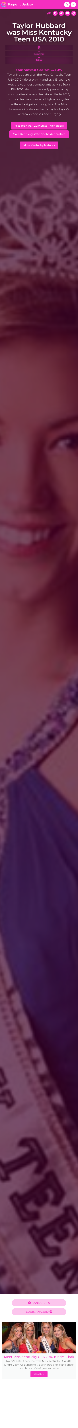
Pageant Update (20, 4)
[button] (67, 4)
